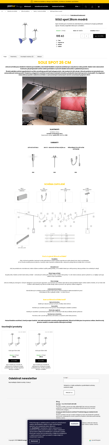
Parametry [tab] (14, 56)
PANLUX (98, 30)
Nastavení (34, 441)
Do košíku (101, 36)
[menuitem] (28, 6)
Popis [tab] (5, 56)
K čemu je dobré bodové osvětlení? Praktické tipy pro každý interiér (77, 412)
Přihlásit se (69, 392)
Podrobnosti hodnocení (78, 15)
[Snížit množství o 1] (83, 36)
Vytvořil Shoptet (95, 440)
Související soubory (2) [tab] (27, 56)
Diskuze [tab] (39, 56)
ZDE (66, 135)
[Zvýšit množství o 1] (90, 36)
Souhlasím (74, 424)
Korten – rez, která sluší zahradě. (66, 404)
